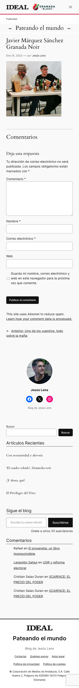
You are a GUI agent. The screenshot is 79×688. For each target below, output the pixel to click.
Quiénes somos (39, 656)
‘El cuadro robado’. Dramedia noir (28, 468)
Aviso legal (58, 656)
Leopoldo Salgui (25, 562)
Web (9, 256)
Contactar (20, 656)
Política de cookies (54, 664)
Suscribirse (60, 522)
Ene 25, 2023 (14, 55)
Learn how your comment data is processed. (39, 319)
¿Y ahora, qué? (15, 480)
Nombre (13, 221)
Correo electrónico (21, 238)
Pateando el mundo (39, 28)
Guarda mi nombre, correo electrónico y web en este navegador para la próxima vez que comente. (40, 278)
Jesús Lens (39, 55)
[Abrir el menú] (70, 7)
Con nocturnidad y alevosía (24, 455)
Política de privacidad (26, 664)
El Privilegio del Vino (20, 493)
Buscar (10, 426)
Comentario (16, 179)
